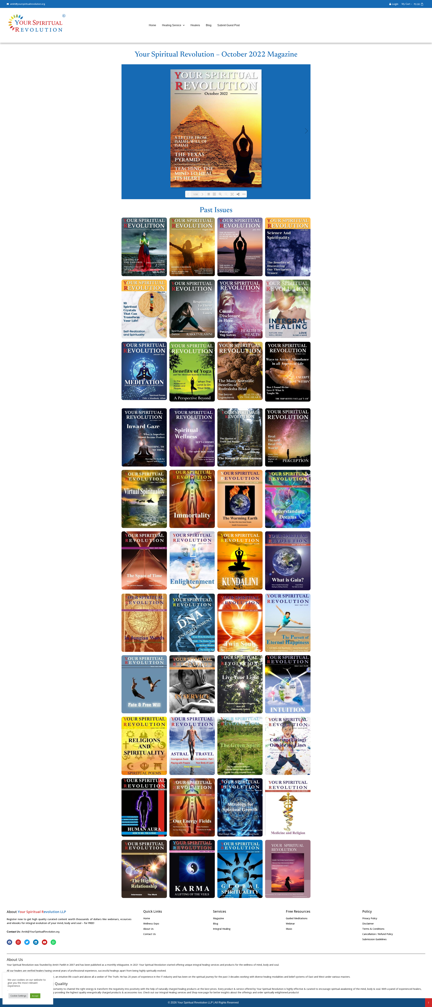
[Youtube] (44, 942)
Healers (195, 25)
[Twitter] (27, 942)
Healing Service (171, 25)
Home (152, 25)
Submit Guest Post (228, 25)
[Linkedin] (35, 942)
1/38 (195, 194)
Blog (208, 25)
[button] (428, 1002)
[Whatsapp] (53, 942)
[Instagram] (18, 942)
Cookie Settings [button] (18, 995)
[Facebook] (9, 942)
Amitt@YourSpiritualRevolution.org (40, 931)
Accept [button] (35, 996)
